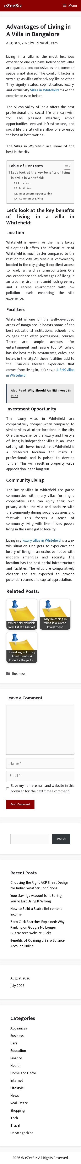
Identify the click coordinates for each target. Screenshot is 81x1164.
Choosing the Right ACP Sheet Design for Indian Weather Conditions (39, 885)
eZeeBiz (13, 5)
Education (18, 1051)
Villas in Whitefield (44, 90)
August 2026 (20, 978)
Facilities (24, 188)
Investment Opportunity (35, 193)
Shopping (17, 1111)
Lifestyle (17, 1088)
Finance (16, 1058)
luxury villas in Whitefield (41, 540)
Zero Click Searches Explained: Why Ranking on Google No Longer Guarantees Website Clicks (37, 927)
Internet (16, 1081)
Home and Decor (23, 1073)
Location (24, 183)
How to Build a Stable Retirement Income (36, 912)
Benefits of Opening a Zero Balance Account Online (37, 943)
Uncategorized (21, 1133)
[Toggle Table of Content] (65, 166)
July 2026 (17, 986)
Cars (13, 1043)
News (14, 1096)
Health (15, 1066)
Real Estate (19, 1103)
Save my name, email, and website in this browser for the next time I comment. (42, 788)
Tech (14, 1118)
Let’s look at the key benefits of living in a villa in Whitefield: (40, 175)
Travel (15, 1125)
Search (61, 838)
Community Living (31, 198)
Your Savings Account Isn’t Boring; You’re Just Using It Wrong (36, 899)
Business (19, 674)
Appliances (18, 1028)
